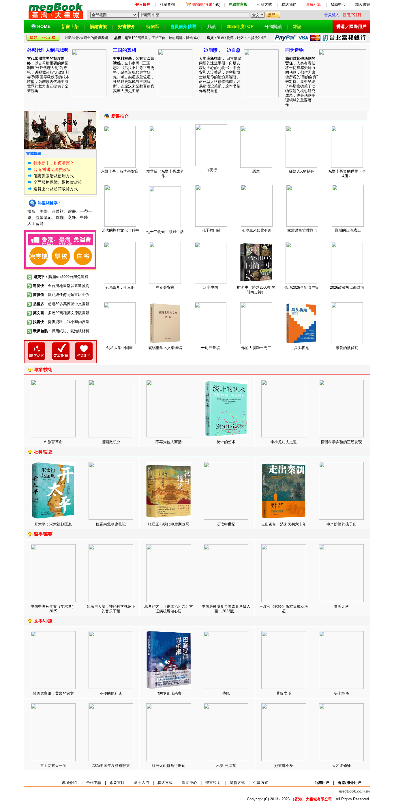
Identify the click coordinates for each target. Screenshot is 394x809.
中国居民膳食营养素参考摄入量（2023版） (226, 608)
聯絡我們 (289, 4)
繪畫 (72, 211)
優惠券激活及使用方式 (53, 176)
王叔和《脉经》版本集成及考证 (283, 608)
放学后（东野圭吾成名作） (165, 173)
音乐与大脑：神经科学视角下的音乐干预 (111, 608)
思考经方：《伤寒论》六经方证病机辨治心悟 (168, 608)
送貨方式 (237, 782)
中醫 (84, 217)
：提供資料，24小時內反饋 (66, 322)
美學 (44, 211)
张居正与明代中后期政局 (168, 524)
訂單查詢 (167, 4)
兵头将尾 (301, 348)
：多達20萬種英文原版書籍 (61, 313)
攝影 (31, 211)
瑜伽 (60, 217)
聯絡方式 (164, 782)
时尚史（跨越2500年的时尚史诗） (256, 289)
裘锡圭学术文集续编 (165, 348)
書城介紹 (69, 782)
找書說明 (212, 782)
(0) (206, 4)
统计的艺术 (226, 442)
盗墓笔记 (43, 217)
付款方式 (264, 4)
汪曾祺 (58, 211)
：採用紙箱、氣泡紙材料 (68, 331)
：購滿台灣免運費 (60, 277)
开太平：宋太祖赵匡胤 (53, 524)
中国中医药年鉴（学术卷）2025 (53, 608)
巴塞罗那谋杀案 (168, 693)
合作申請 (93, 782)
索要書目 (117, 782)
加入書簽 (362, 4)
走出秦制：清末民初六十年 (283, 524)
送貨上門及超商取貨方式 (55, 189)
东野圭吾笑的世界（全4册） (347, 173)
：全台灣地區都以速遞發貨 (61, 286)
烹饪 (72, 217)
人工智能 (35, 223)
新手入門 (141, 782)
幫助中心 (338, 4)
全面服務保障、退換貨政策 (57, 182)
